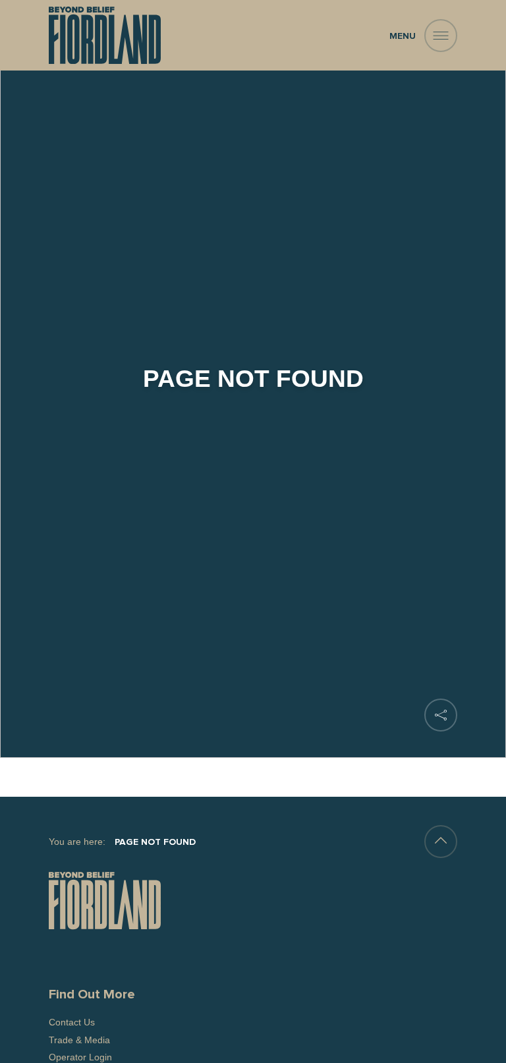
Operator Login (80, 1057)
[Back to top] (440, 841)
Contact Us (72, 1022)
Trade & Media (79, 1040)
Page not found (155, 842)
